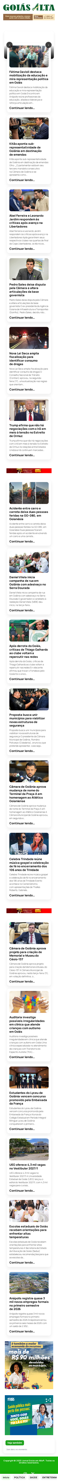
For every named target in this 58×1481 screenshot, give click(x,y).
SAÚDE (33, 1477)
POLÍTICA (19, 1477)
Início (6, 1477)
